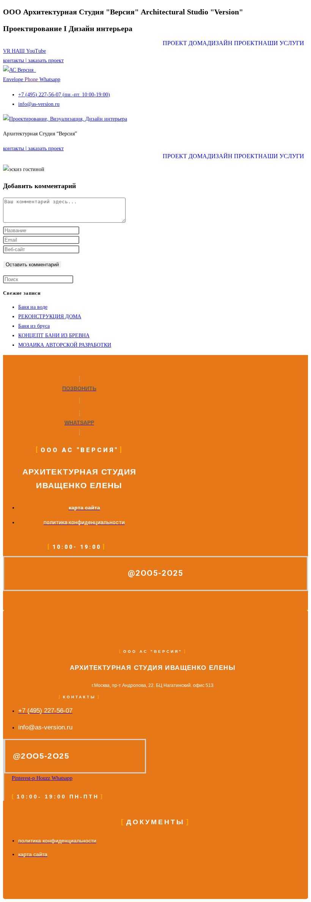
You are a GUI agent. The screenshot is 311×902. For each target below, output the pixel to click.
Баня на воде (32, 307)
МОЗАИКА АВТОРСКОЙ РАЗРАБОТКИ (64, 345)
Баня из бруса (34, 326)
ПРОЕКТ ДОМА (185, 43)
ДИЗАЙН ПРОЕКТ (232, 43)
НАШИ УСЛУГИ (281, 43)
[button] (283, 43)
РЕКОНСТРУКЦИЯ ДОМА (49, 316)
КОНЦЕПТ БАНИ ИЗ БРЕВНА (54, 335)
